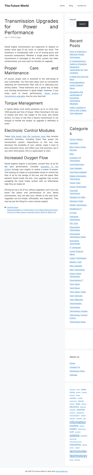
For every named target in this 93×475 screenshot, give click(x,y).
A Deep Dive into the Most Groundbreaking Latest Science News (79, 82)
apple (78, 389)
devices (81, 401)
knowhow (74, 425)
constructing (73, 401)
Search (73, 19)
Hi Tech (73, 213)
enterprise (83, 407)
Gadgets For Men (77, 197)
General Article (12, 207)
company (73, 398)
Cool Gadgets (76, 168)
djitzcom (83, 404)
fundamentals (80, 412)
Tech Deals (75, 284)
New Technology (77, 270)
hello (84, 418)
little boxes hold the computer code (28, 136)
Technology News (78, 322)
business (72, 395)
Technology (75, 307)
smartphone (75, 444)
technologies (78, 451)
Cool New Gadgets (78, 172)
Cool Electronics (77, 164)
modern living (82, 429)
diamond (72, 404)
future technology (75, 415)
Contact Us (81, 6)
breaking (84, 392)
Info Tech (74, 223)
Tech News (75, 288)
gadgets (83, 415)
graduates (79, 418)
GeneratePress (62, 471)
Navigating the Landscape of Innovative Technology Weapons (76, 98)
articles (72, 392)
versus (71, 460)
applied (83, 389)
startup (72, 447)
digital (78, 404)
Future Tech (75, 183)
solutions (84, 445)
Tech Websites (76, 299)
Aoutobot (74, 143)
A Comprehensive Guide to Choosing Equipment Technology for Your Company (79, 67)
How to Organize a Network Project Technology (78, 54)
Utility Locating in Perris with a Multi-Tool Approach (78, 110)
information (78, 422)
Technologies (76, 303)
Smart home (73, 439)
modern (73, 429)
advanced (72, 389)
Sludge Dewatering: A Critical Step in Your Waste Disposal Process (32, 210)
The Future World (17, 5)
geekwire (72, 418)
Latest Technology (78, 258)
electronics (74, 407)
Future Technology (78, 187)
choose (78, 395)
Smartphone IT (76, 280)
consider (80, 398)
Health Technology (78, 205)
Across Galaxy (76, 139)
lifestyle (82, 426)
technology (78, 456)
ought (72, 432)
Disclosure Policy (77, 371)
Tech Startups (76, 296)
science (75, 435)
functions (72, 412)
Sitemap (73, 375)
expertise (81, 409)
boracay (78, 392)
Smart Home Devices (76, 442)
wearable (77, 460)
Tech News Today (78, 292)
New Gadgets (76, 266)
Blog (71, 6)
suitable (77, 447)
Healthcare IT (76, 209)
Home (62, 6)
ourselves (78, 432)
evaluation (73, 409)
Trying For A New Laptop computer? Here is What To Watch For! (31, 212)
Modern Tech (76, 262)
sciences (84, 435)
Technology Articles (79, 311)
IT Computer (75, 247)
